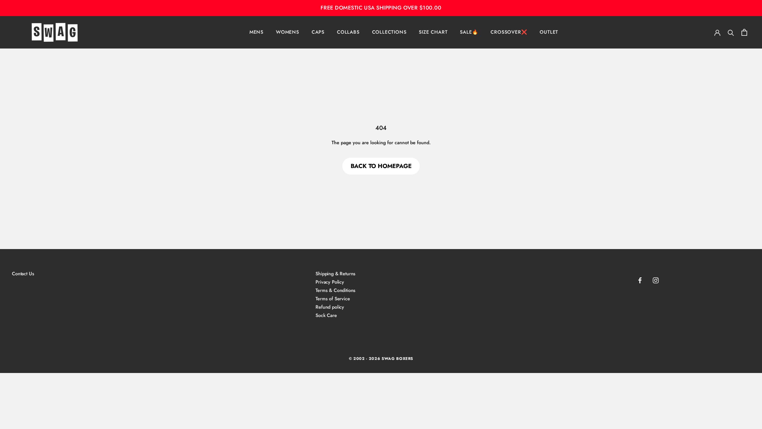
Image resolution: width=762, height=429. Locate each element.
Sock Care (326, 315)
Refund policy (330, 307)
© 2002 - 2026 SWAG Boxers (381, 358)
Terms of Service (333, 298)
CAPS (318, 32)
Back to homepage (381, 166)
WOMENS (287, 32)
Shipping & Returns (335, 273)
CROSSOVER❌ (509, 32)
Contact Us (23, 273)
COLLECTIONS (389, 32)
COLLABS (348, 32)
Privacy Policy (330, 282)
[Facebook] (640, 280)
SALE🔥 (469, 32)
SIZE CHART (433, 32)
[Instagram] (656, 280)
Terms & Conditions (335, 290)
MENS (256, 32)
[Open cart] (744, 32)
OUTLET (549, 32)
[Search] (731, 32)
